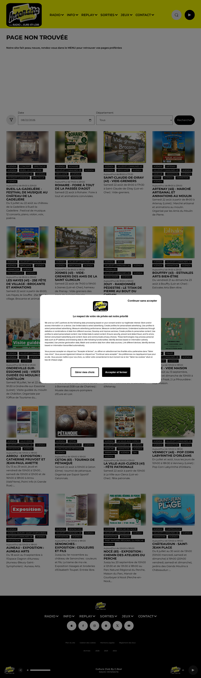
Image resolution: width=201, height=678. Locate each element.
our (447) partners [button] (59, 322)
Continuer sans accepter (142, 300)
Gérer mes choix (85, 372)
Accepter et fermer (116, 372)
